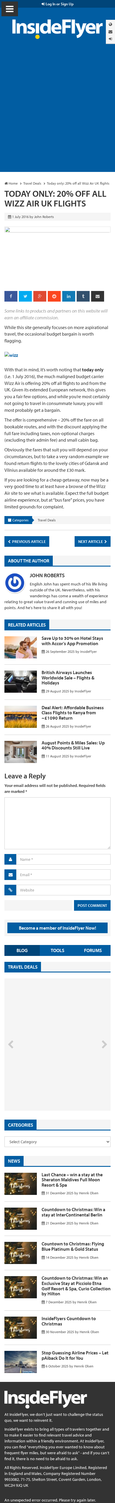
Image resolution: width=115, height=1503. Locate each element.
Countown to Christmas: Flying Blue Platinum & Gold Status (73, 1246)
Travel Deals (47, 520)
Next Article (91, 541)
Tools (57, 950)
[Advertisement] (57, 111)
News (14, 1161)
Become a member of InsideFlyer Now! (57, 928)
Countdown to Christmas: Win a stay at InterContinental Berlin (73, 1212)
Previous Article (28, 541)
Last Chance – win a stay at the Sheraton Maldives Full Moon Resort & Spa (72, 1180)
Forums (93, 950)
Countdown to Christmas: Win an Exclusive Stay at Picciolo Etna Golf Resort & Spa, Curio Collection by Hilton (76, 1286)
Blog (22, 950)
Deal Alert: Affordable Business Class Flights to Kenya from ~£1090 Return (73, 713)
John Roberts (47, 575)
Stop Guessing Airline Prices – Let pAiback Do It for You (75, 1355)
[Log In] (110, 39)
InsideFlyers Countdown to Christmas (69, 1321)
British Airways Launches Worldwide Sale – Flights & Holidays (68, 677)
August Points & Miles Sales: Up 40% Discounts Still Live (73, 745)
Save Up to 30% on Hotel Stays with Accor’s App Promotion (72, 640)
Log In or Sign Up (59, 3)
